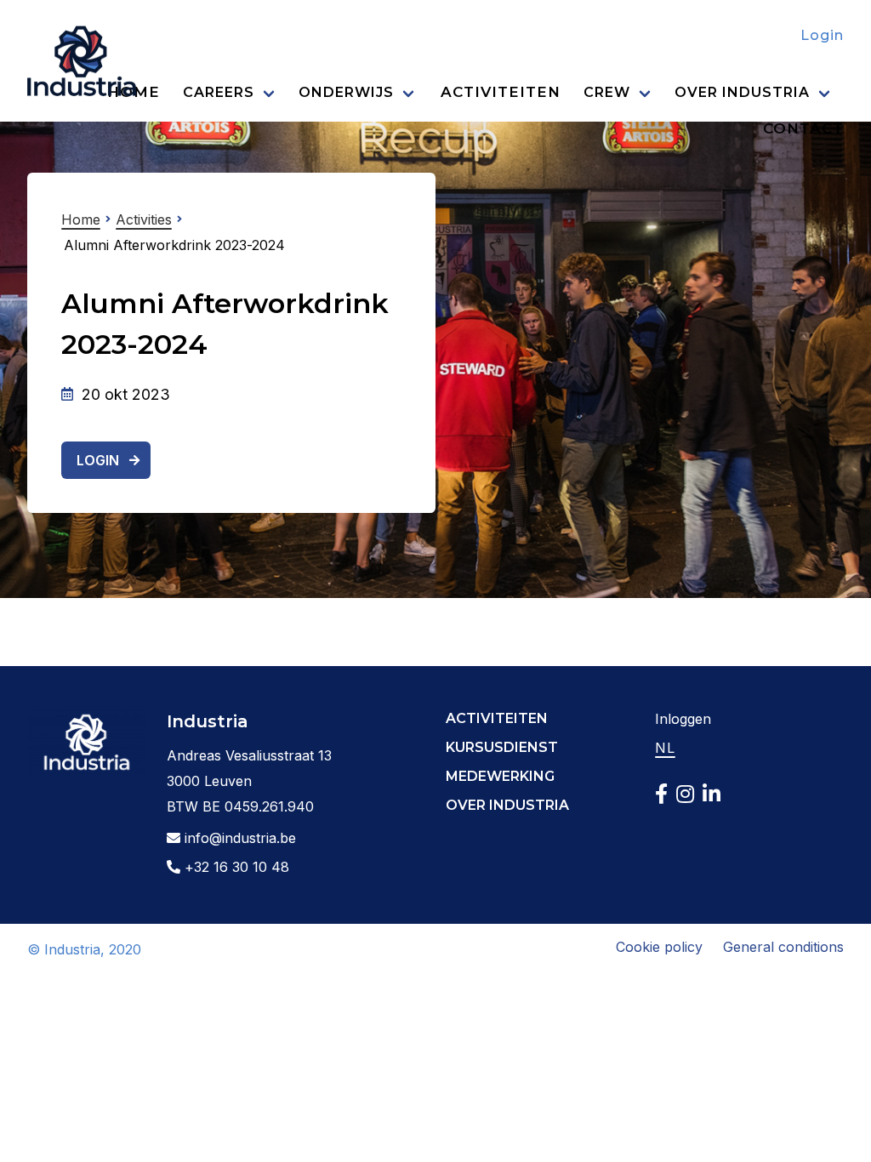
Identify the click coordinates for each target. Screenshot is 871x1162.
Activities (144, 219)
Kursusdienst (502, 747)
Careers (218, 92)
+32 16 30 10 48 (234, 866)
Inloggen (683, 718)
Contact (803, 128)
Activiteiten (501, 91)
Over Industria (742, 92)
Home (80, 219)
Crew (607, 92)
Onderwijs (346, 92)
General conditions (783, 946)
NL (665, 747)
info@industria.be (238, 837)
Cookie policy (659, 946)
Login (822, 35)
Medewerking (500, 776)
